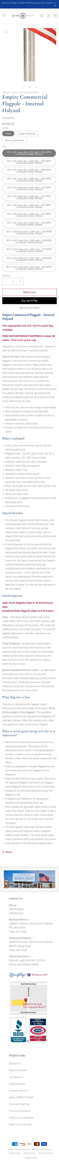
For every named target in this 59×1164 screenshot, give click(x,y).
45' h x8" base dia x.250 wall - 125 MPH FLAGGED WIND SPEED (29, 224)
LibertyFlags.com (22, 1149)
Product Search (17, 1084)
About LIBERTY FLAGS (21, 1097)
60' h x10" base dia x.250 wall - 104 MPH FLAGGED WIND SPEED (29, 241)
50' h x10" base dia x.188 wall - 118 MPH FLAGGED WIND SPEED (29, 232)
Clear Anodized (27, 133)
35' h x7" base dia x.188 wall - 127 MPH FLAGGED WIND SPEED (29, 197)
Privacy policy (30, 1153)
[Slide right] (36, 87)
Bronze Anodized (14, 140)
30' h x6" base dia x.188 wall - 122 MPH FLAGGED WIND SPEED (29, 179)
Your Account (16, 1077)
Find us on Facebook (20, 1111)
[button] (42, 16)
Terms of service (45, 1153)
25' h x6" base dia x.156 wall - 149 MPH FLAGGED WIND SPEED (29, 162)
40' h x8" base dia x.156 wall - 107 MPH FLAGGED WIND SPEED (29, 206)
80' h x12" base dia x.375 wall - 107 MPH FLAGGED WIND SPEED (29, 268)
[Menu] (3, 15)
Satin (8, 133)
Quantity (6, 275)
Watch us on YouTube (20, 1124)
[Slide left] (23, 87)
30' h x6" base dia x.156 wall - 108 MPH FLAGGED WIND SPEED (29, 171)
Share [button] (9, 852)
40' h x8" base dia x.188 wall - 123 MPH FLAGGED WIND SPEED (29, 215)
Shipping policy (31, 1158)
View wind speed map (23, 340)
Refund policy (15, 1153)
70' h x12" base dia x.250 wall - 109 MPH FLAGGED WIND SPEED (29, 259)
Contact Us (15, 1063)
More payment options (29, 308)
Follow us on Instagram (21, 1117)
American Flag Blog (19, 1104)
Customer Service (18, 1090)
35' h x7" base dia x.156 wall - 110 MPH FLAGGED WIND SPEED (29, 188)
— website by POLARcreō (40, 1149)
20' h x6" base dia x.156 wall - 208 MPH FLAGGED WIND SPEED (29, 153)
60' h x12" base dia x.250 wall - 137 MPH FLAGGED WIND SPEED (29, 250)
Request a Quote (18, 1070)
